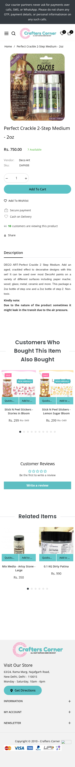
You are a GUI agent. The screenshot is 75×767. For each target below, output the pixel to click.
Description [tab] (13, 252)
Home (8, 46)
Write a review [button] (37, 485)
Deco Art (24, 160)
